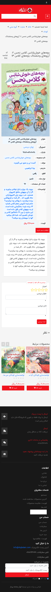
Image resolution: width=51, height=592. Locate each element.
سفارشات (43, 526)
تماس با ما (42, 485)
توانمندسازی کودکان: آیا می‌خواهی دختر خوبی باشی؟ (38, 375)
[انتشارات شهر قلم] (25, 9)
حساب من (43, 522)
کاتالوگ (44, 477)
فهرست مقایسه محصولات (37, 503)
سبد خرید (43, 534)
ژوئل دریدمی (28, 147)
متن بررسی (42, 305)
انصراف (35, 578)
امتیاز (44, 286)
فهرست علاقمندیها (40, 538)
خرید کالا (14, 388)
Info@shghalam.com (21, 547)
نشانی (44, 473)
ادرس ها (43, 530)
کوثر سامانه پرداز (16, 587)
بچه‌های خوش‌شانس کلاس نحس (18, 157)
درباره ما (43, 481)
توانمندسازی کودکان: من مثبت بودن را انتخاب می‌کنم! (13, 375)
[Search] (35, 16)
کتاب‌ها (44, 507)
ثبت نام (43, 578)
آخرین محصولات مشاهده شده (35, 499)
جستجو (44, 495)
